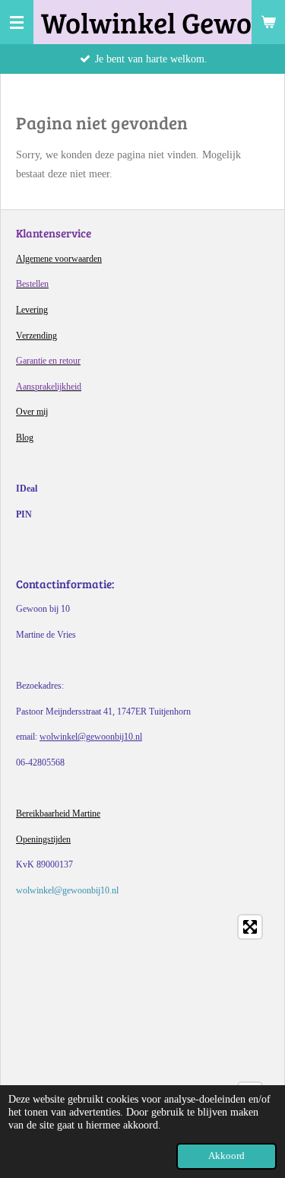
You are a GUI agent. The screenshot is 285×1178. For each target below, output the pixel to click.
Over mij (32, 411)
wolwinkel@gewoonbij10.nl (91, 736)
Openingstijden (43, 839)
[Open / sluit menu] (16, 22)
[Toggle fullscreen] (250, 926)
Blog (24, 437)
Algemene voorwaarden (59, 258)
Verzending (36, 335)
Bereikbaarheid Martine (58, 813)
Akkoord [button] (226, 1156)
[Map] (142, 1022)
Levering (32, 309)
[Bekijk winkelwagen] (268, 22)
